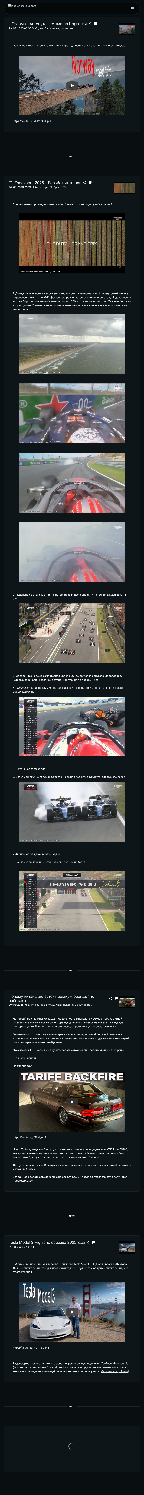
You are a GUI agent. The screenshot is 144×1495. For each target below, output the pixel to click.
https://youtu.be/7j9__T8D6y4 (31, 1347)
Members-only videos (114, 1371)
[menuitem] (22, 8)
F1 (50, 187)
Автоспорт (41, 187)
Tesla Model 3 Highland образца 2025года (47, 1242)
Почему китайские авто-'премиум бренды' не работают (51, 998)
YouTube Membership (114, 1363)
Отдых (39, 28)
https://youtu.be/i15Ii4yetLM (30, 1137)
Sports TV (59, 187)
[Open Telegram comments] (95, 23)
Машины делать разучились (74, 1004)
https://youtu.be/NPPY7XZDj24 (32, 121)
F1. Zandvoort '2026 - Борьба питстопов (45, 182)
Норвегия (66, 28)
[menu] (132, 8)
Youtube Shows (44, 1004)
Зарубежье (52, 28)
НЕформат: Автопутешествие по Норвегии (48, 24)
